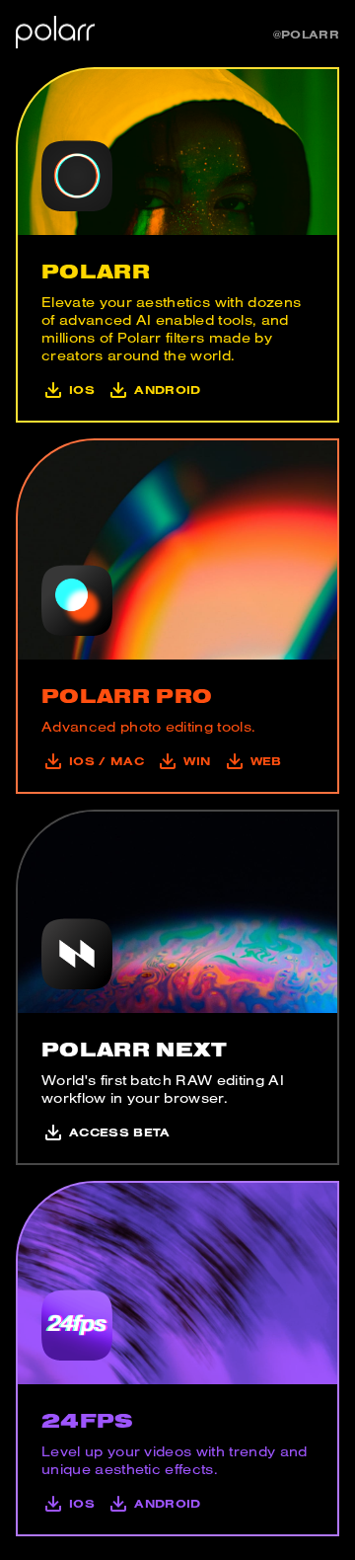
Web (265, 760)
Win (196, 760)
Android (167, 389)
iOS (82, 389)
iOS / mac (106, 760)
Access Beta (120, 1132)
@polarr (306, 34)
